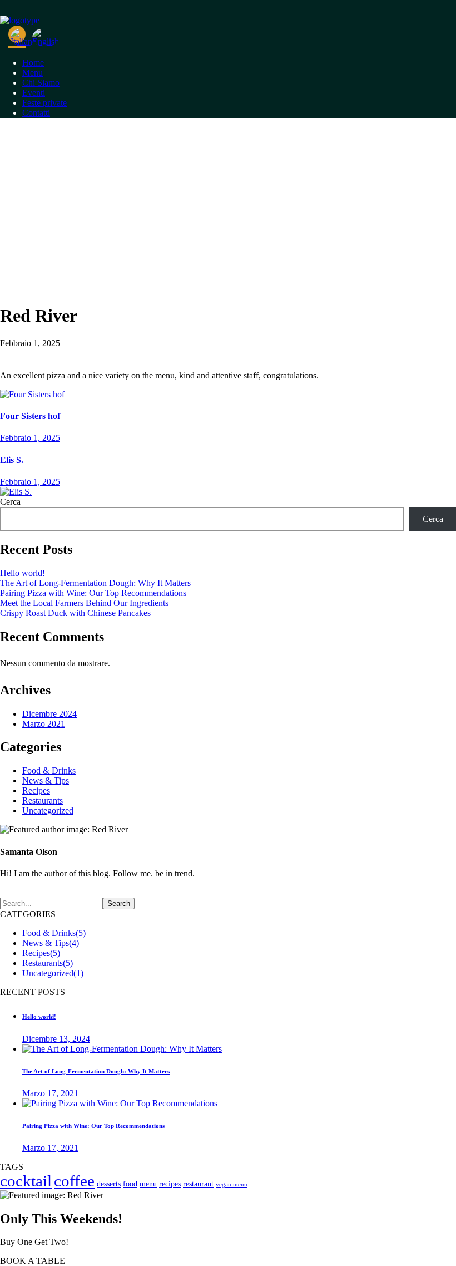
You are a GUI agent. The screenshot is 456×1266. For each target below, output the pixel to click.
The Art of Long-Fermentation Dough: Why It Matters (95, 583)
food (130, 1184)
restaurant (198, 1184)
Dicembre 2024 (49, 713)
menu (148, 1184)
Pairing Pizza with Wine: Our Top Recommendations (93, 593)
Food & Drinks (49, 770)
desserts (109, 1184)
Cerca (10, 501)
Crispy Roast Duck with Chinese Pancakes (75, 613)
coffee (74, 1181)
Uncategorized (47, 810)
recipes (170, 1184)
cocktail (26, 1181)
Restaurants (42, 800)
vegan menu (231, 1184)
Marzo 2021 (43, 723)
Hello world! (22, 573)
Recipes (36, 790)
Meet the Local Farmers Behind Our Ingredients (84, 603)
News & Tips (45, 780)
